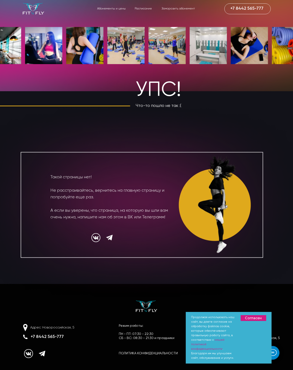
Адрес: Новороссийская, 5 (52, 327)
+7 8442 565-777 (47, 337)
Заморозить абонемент (178, 8)
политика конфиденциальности (148, 353)
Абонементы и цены (111, 8)
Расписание (143, 8)
